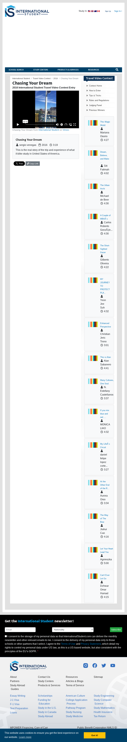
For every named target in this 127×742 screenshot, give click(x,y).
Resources (93, 69)
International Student (49, 130)
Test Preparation (19, 708)
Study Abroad (45, 716)
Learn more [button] (25, 737)
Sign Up (108, 11)
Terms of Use (68, 644)
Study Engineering (104, 695)
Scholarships (45, 695)
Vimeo (66, 130)
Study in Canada (47, 712)
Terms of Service (75, 685)
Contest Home (95, 86)
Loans (13, 712)
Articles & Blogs (74, 681)
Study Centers (40, 69)
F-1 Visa (14, 704)
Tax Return (100, 716)
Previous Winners (97, 110)
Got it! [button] (94, 735)
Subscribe (116, 629)
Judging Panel (95, 105)
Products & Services (68, 69)
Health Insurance (103, 712)
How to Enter (95, 90)
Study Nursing (73, 712)
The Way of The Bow (104, 518)
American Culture (75, 695)
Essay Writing (17, 695)
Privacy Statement (91, 644)
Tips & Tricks (95, 95)
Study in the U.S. (47, 708)
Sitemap (98, 677)
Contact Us (44, 677)
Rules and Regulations (99, 100)
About (13, 677)
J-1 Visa (14, 700)
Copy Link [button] (33, 163)
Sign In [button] (117, 11)
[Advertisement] (63, 40)
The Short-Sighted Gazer (105, 249)
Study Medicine (74, 716)
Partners (14, 681)
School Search (16, 69)
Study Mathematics (104, 708)
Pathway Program (75, 708)
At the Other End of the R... (104, 485)
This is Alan (105, 357)
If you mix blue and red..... (104, 413)
